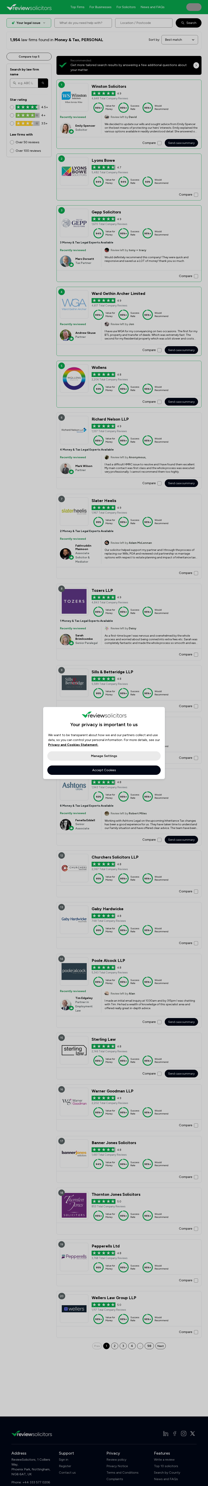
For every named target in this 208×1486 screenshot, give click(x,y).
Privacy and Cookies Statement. (73, 745)
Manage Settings (104, 756)
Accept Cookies (104, 770)
